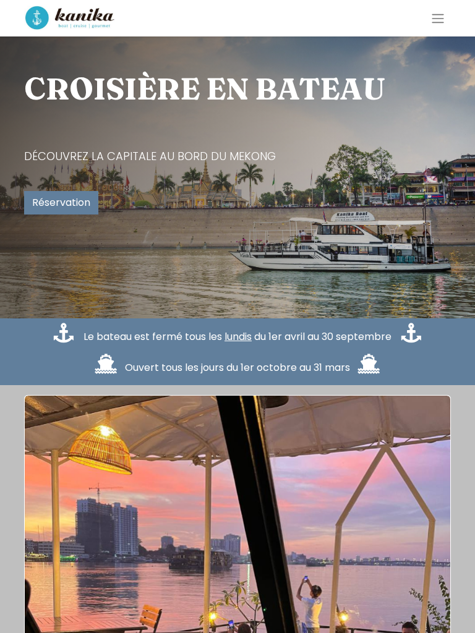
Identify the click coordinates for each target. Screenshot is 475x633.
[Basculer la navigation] (438, 18)
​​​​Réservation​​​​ (61, 202)
